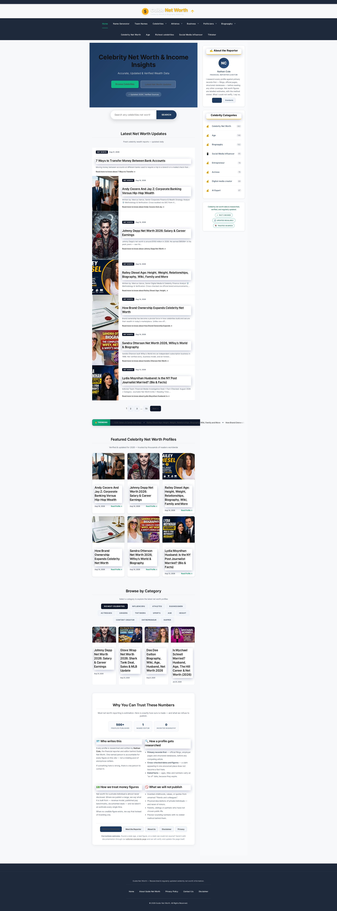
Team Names (141, 23)
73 (146, 408)
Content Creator (125, 620)
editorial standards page (136, 839)
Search (166, 114)
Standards (229, 100)
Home (105, 23)
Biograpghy (227, 23)
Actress (215, 172)
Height (182, 613)
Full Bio (217, 100)
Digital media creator (222, 181)
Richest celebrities (164, 34)
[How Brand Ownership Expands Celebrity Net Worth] (105, 312)
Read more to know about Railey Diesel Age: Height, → (145, 290)
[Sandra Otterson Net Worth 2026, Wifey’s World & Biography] (105, 347)
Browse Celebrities (124, 84)
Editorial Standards (110, 829)
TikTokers (140, 613)
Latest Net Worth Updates (158, 84)
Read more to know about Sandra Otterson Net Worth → (145, 361)
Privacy (181, 829)
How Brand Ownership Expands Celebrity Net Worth (193, 422)
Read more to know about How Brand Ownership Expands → (147, 326)
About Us (152, 829)
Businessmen (176, 606)
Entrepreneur (149, 620)
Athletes (175, 23)
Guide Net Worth (163, 903)
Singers (123, 613)
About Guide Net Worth (149, 891)
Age (148, 34)
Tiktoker (212, 34)
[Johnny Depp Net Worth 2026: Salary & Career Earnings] (105, 235)
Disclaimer (166, 829)
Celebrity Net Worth (131, 34)
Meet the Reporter (133, 829)
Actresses (106, 613)
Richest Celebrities (114, 606)
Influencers (138, 606)
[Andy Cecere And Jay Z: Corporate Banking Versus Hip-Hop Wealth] (105, 193)
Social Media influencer (191, 34)
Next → (155, 408)
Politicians (208, 23)
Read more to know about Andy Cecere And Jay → (143, 207)
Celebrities (158, 23)
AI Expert (216, 190)
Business (191, 23)
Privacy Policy (171, 891)
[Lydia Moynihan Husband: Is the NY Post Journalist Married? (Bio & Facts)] (105, 382)
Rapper (167, 620)
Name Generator (121, 23)
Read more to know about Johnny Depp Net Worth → (144, 249)
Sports (156, 613)
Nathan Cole (224, 71)
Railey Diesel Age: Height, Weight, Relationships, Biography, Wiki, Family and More (128, 422)
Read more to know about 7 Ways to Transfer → (115, 172)
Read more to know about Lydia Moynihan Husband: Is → (146, 396)
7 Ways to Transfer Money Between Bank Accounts (130, 160)
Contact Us (188, 891)
